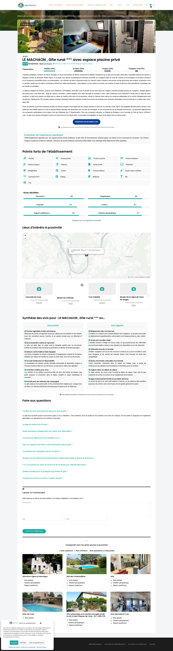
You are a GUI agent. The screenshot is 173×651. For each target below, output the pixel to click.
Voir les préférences (36, 643)
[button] (41, 623)
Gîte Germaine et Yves (120, 614)
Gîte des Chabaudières (75, 576)
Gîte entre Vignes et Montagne (35, 576)
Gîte (112, 576)
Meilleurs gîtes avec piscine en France (29, 16)
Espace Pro (137, 5)
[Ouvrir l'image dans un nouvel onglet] (82, 285)
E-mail (86, 519)
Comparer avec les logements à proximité (86, 220)
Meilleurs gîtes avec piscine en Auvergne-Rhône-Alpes (59, 16)
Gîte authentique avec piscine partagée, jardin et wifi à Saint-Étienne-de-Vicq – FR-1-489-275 (85, 615)
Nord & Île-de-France (75, 5)
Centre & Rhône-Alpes (97, 5)
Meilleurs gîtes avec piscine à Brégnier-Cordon (140, 16)
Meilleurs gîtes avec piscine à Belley (113, 16)
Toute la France (55, 5)
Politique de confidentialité (28, 647)
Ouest (119, 5)
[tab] (86, 411)
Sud (127, 5)
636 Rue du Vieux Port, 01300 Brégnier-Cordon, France (74, 64)
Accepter (14, 643)
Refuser (23, 643)
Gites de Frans (28, 614)
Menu (154, 5)
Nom (43, 519)
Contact (152, 644)
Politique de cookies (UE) (137, 644)
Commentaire (86, 502)
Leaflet (131, 277)
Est (111, 5)
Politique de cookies (14, 647)
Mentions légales (41, 647)
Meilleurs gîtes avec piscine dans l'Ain (89, 16)
